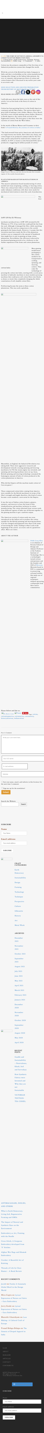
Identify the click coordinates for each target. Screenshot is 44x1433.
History (36, 59)
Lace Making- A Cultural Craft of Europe (14, 1320)
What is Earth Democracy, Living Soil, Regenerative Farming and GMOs (12, 1214)
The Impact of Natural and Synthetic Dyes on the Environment (12, 1225)
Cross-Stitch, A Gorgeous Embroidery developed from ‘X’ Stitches (12, 1244)
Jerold (3, 1284)
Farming (30, 59)
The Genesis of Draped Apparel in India (14, 1331)
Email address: (8, 839)
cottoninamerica (7, 716)
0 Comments (27, 61)
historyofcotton (7, 718)
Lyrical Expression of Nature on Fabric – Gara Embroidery (14, 1298)
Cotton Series (8, 59)
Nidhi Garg (17, 61)
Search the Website (8, 801)
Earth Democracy (20, 59)
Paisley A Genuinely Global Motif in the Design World (13, 1287)
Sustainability (6, 61)
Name (4, 829)
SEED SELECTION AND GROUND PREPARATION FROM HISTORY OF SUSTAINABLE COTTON (20, 88)
